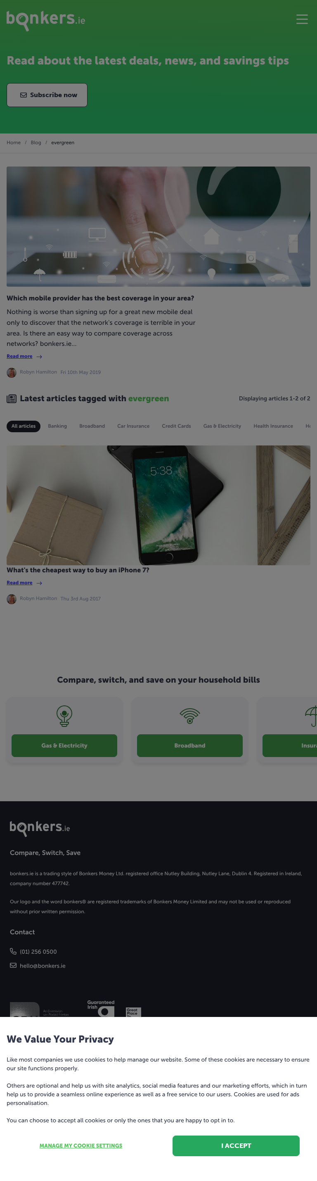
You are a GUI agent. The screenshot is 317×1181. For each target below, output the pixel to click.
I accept (236, 1146)
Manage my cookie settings (81, 1146)
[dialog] (158, 590)
